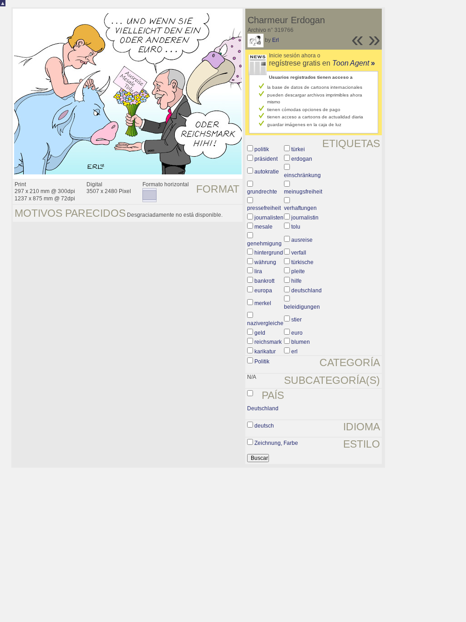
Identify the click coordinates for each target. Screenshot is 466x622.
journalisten (269, 217)
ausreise (302, 240)
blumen (300, 342)
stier (296, 319)
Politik (261, 361)
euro (297, 333)
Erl (275, 40)
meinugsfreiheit (303, 192)
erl (294, 351)
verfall (298, 253)
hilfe (296, 281)
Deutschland (263, 408)
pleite (298, 271)
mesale (263, 227)
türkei (298, 149)
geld (259, 333)
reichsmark (268, 342)
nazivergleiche (265, 323)
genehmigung (264, 243)
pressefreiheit (264, 208)
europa (263, 290)
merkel (262, 303)
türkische (302, 262)
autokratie (266, 171)
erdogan (301, 159)
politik (261, 149)
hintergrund (268, 253)
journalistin (305, 217)
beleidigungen (302, 307)
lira (258, 271)
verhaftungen (300, 208)
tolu (295, 227)
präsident (266, 159)
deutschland (306, 290)
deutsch (264, 426)
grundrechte (262, 192)
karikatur (265, 351)
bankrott (264, 281)
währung (265, 262)
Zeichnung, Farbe (276, 443)
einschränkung (302, 175)
